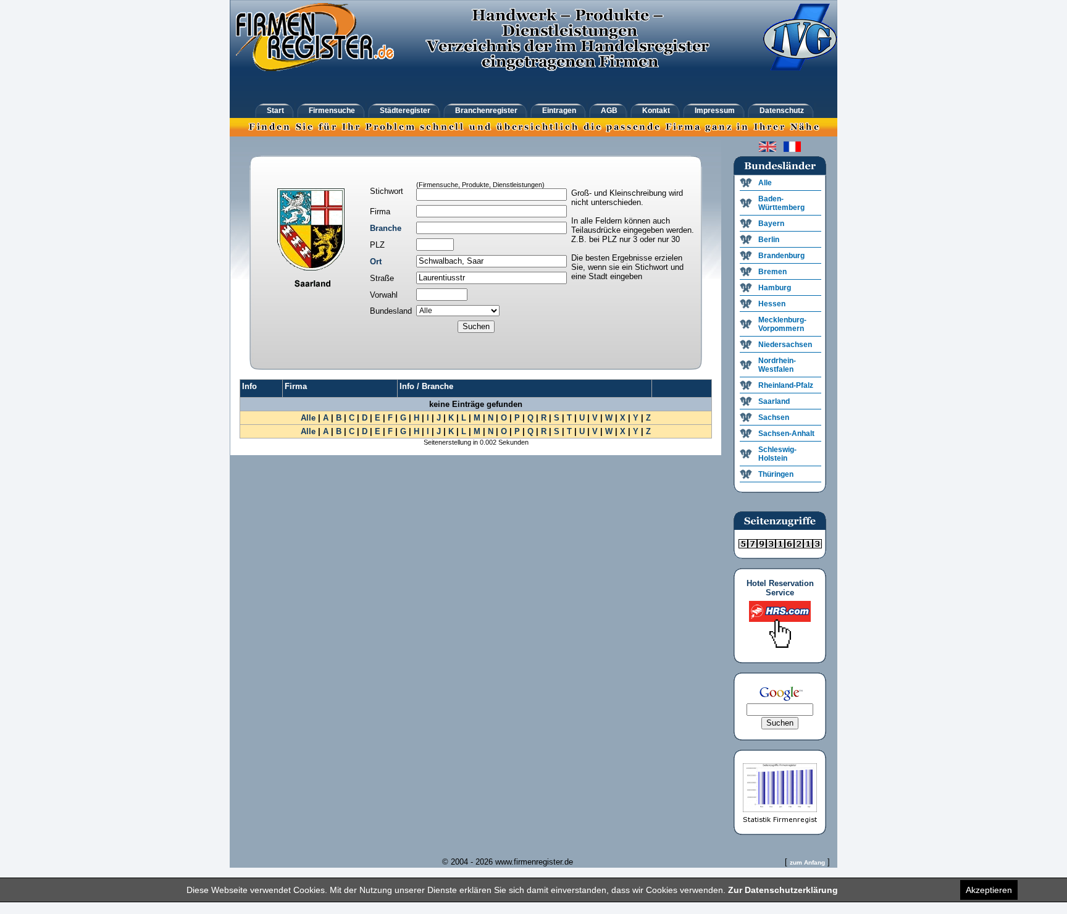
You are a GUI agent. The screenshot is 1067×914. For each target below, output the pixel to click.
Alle (308, 417)
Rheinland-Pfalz (785, 385)
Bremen (772, 271)
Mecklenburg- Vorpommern (782, 324)
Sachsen (773, 417)
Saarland (774, 401)
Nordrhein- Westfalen (777, 365)
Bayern (771, 223)
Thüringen (775, 474)
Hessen (771, 304)
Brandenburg (781, 255)
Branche (385, 228)
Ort (376, 261)
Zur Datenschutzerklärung (783, 890)
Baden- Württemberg (781, 203)
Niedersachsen (785, 344)
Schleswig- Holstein (777, 454)
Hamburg (774, 287)
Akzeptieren (989, 890)
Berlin (768, 239)
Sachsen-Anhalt (786, 433)
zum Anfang (807, 862)
